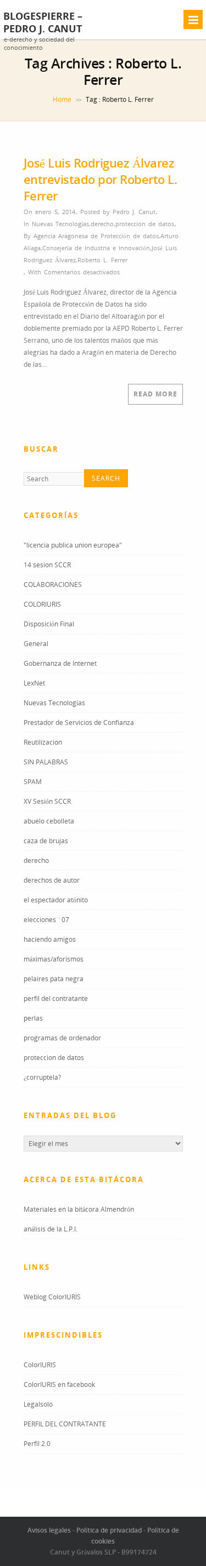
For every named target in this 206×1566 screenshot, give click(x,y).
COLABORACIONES (53, 584)
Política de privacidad (109, 1530)
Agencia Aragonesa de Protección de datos (96, 236)
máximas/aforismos (53, 959)
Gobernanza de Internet (60, 663)
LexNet (34, 683)
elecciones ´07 (46, 919)
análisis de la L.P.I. (50, 1229)
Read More (155, 394)
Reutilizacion (43, 742)
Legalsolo (38, 1404)
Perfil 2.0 (37, 1443)
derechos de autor (52, 880)
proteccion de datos (144, 224)
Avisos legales (49, 1530)
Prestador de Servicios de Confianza (79, 722)
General (36, 643)
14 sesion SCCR (47, 564)
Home (62, 99)
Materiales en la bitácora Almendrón (79, 1209)
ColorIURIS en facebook (59, 1384)
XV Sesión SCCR (47, 801)
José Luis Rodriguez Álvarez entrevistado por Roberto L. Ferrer (100, 179)
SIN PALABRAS (46, 762)
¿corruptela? (42, 1077)
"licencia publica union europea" (73, 545)
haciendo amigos (50, 939)
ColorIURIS (40, 1364)
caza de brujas (46, 840)
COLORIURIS (42, 604)
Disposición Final (49, 624)
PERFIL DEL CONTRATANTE (65, 1424)
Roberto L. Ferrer (102, 260)
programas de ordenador (62, 1038)
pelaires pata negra (53, 978)
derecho (102, 224)
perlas (33, 1018)
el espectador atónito (56, 900)
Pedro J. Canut (134, 212)
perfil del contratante (56, 998)
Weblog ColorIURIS (52, 1297)
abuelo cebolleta (49, 821)
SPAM (33, 781)
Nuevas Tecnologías (60, 224)
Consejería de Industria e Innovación (96, 248)
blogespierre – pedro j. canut (42, 22)
